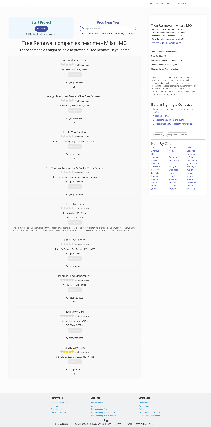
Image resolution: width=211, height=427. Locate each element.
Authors (142, 409)
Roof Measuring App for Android (103, 416)
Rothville (172, 185)
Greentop (173, 157)
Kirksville (172, 150)
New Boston (174, 160)
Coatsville (190, 150)
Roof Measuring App (99, 409)
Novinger (155, 163)
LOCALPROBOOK (39, 3)
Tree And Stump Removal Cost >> (166, 42)
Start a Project (156, 3)
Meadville (190, 179)
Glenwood (190, 154)
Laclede (172, 176)
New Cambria (192, 160)
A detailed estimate (161, 115)
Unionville (155, 166)
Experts (94, 406)
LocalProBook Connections (149, 412)
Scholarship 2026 (145, 403)
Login (169, 3)
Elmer (153, 154)
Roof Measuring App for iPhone (103, 412)
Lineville (172, 147)
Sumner (154, 188)
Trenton (172, 188)
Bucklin (189, 169)
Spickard (190, 185)
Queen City (191, 163)
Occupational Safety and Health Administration (174, 123)
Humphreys (156, 176)
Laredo (189, 176)
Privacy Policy (144, 406)
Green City (156, 157)
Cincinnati (190, 147)
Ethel (171, 154)
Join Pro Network (97, 403)
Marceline (173, 179)
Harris (189, 173)
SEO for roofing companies (149, 416)
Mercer (154, 182)
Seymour (155, 150)
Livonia (154, 160)
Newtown (173, 182)
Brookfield (173, 169)
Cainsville (155, 173)
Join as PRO (181, 3)
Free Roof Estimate (58, 412)
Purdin (154, 185)
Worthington (192, 166)
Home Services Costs (59, 403)
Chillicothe (155, 169)
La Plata (189, 157)
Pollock (172, 163)
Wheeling (190, 188)
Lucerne (154, 179)
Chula (171, 173)
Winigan (172, 166)
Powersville (191, 182)
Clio (152, 147)
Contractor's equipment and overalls (169, 119)
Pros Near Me (56, 406)
